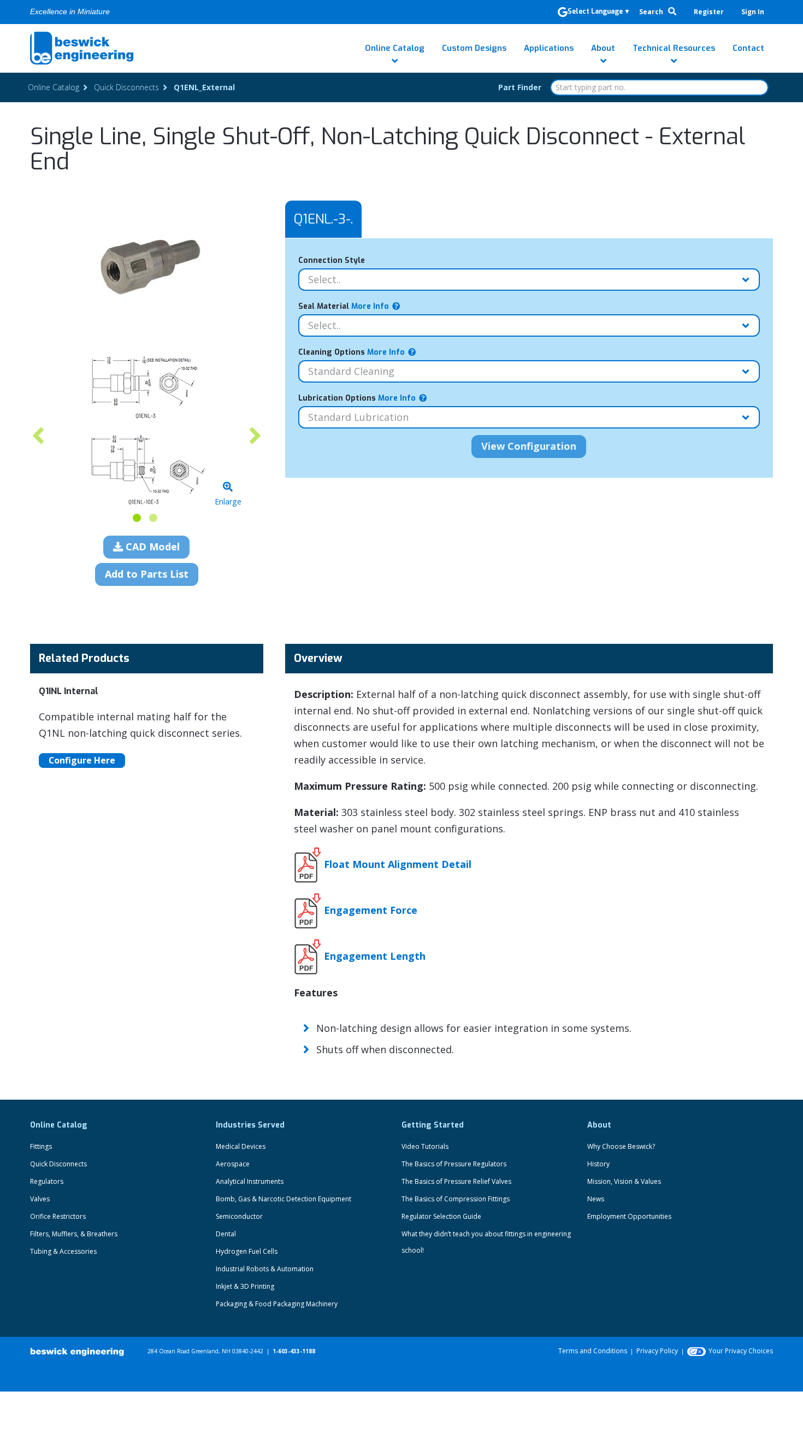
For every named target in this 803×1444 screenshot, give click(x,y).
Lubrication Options (357, 398)
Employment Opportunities (629, 1216)
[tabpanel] (146, 430)
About (603, 48)
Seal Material (343, 306)
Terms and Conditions (592, 1350)
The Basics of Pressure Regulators (454, 1164)
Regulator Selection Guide (441, 1216)
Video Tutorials (425, 1146)
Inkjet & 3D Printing (245, 1286)
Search (652, 11)
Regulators (46, 1181)
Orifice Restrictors (58, 1216)
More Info (369, 306)
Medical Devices (240, 1146)
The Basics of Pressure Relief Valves (456, 1181)
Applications (549, 48)
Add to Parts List (146, 573)
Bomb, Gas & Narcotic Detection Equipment (283, 1199)
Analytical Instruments (250, 1181)
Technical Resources (674, 48)
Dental (226, 1233)
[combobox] (659, 87)
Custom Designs (474, 48)
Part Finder (519, 87)
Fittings (41, 1146)
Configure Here (82, 760)
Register (709, 11)
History (598, 1164)
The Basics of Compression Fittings (456, 1199)
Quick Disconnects (58, 1164)
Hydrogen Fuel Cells (246, 1251)
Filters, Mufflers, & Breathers (73, 1233)
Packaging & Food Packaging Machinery (277, 1303)
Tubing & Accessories (63, 1251)
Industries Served (250, 1125)
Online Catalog (394, 48)
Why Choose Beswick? (621, 1146)
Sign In (752, 11)
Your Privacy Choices (740, 1350)
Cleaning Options (351, 352)
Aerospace (233, 1164)
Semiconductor (239, 1216)
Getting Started (433, 1125)
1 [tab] (137, 518)
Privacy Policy (657, 1350)
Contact (748, 48)
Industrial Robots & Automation (265, 1268)
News (595, 1199)
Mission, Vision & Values (624, 1181)
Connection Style (331, 260)
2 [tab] (153, 518)
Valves (40, 1199)
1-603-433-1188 (294, 1351)
